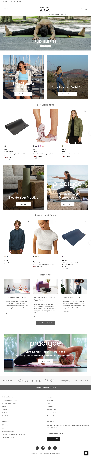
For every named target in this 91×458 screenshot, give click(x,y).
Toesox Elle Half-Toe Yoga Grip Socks (43, 154)
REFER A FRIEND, (47, 387)
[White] (38, 256)
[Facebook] (37, 448)
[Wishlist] (81, 9)
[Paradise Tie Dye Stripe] (40, 146)
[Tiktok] (55, 448)
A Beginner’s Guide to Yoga (17, 297)
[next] (88, 14)
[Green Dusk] (36, 256)
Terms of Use (51, 407)
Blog (3, 428)
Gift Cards (5, 425)
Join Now (67, 187)
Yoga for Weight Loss (71, 297)
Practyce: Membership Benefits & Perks (13, 434)
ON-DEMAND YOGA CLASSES (16, 3)
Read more (9, 314)
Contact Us (5, 413)
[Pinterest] (49, 448)
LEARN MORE (45, 361)
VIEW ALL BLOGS (45, 322)
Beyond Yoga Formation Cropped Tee (43, 264)
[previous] (3, 14)
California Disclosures (53, 416)
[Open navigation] (5, 9)
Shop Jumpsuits (67, 77)
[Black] (5, 146)
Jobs (48, 403)
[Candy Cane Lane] (36, 146)
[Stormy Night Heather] (7, 256)
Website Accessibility (8, 416)
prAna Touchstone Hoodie (11, 263)
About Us (50, 400)
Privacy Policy (51, 410)
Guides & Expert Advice (9, 403)
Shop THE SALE (23, 77)
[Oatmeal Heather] (5, 256)
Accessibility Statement (54, 413)
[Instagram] (43, 448)
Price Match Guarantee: (45, 14)
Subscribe (54, 438)
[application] (86, 453)
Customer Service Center (9, 400)
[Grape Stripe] (38, 146)
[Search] (7, 9)
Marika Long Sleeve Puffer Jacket (71, 154)
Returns (4, 407)
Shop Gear (23, 187)
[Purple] (62, 256)
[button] (7, 160)
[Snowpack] (33, 146)
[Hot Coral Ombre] (43, 146)
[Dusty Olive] (62, 146)
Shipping (4, 410)
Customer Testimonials (8, 431)
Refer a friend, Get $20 (8, 437)
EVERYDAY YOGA (4, 3)
